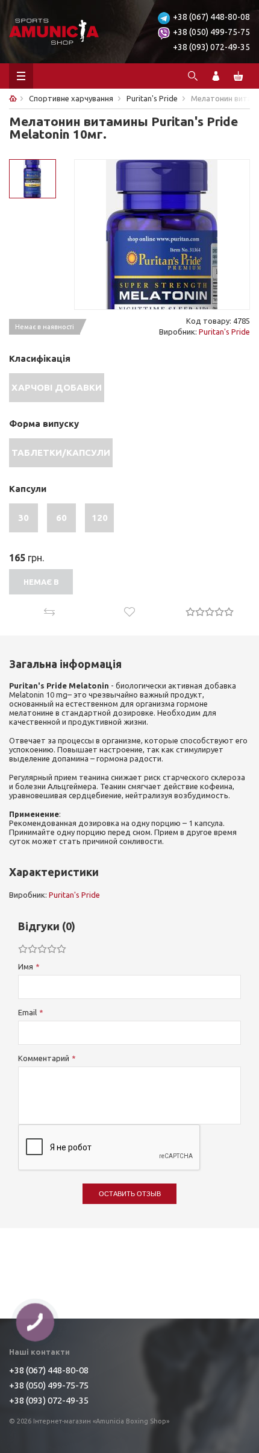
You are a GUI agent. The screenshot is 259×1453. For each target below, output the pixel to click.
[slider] (210, 611)
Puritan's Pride (224, 331)
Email (27, 1012)
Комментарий (43, 1058)
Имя (25, 966)
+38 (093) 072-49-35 (211, 47)
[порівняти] (49, 612)
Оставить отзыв (130, 1193)
